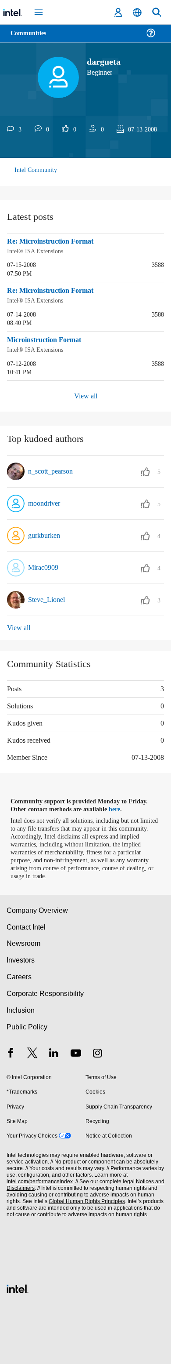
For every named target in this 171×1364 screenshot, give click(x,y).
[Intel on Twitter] (32, 1052)
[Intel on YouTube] (75, 1052)
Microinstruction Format (47, 339)
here (119, 808)
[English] (137, 12)
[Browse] (31, 38)
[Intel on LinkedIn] (53, 1052)
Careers (19, 975)
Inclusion (20, 1008)
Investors (21, 958)
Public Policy (26, 1025)
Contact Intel (27, 925)
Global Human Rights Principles (84, 1200)
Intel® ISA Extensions (35, 250)
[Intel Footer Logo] (17, 1286)
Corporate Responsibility (46, 992)
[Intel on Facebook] (10, 1052)
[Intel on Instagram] (97, 1052)
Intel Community (36, 170)
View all (86, 395)
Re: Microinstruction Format (53, 241)
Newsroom (23, 942)
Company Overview (37, 909)
